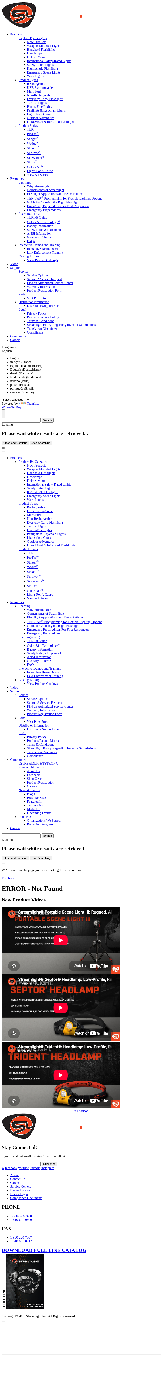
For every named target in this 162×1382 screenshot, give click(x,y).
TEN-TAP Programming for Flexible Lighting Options (64, 198)
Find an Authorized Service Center (50, 283)
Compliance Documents (26, 1198)
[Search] (3, 411)
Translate (33, 403)
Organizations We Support (44, 820)
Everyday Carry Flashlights (45, 99)
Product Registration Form (44, 290)
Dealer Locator (20, 1190)
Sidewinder (35, 157)
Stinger (33, 139)
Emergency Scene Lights (43, 72)
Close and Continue (15, 442)
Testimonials (35, 805)
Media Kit (33, 809)
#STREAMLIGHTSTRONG (38, 763)
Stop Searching (40, 442)
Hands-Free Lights (39, 106)
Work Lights (35, 76)
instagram (47, 1168)
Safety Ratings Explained (44, 229)
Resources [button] (17, 178)
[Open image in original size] (70, 27)
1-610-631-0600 (21, 1219)
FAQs (31, 241)
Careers (15, 340)
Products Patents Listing (43, 317)
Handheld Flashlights (41, 49)
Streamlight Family (31, 767)
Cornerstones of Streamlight (45, 190)
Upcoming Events (39, 813)
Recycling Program (40, 824)
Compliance (35, 332)
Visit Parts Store (37, 298)
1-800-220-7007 (21, 1237)
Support (15, 691)
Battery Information (40, 226)
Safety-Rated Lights (40, 65)
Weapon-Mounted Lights (43, 46)
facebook (11, 1168)
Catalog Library (29, 256)
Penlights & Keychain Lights (46, 110)
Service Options (37, 275)
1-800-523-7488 (21, 1216)
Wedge (32, 143)
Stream (33, 148)
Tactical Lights (37, 103)
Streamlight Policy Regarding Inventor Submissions (61, 325)
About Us (33, 771)
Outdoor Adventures (40, 118)
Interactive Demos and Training (40, 245)
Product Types (28, 80)
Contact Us (17, 1179)
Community (18, 336)
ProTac (33, 134)
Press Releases (36, 797)
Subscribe (49, 1164)
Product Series (28, 125)
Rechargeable (36, 84)
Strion (32, 162)
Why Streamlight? (39, 186)
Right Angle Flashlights (42, 68)
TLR (30, 129)
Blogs (31, 794)
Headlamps (34, 53)
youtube (23, 1168)
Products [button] (16, 34)
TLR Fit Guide (37, 217)
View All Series (37, 175)
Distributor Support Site (43, 306)
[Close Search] (3, 448)
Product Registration (40, 782)
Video (14, 264)
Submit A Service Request (44, 279)
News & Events (29, 790)
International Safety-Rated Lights (49, 61)
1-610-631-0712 (21, 1241)
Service (23, 271)
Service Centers (20, 1186)
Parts (22, 294)
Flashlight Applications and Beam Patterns (55, 194)
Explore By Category (33, 38)
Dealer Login (19, 1194)
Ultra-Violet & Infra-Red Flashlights (51, 122)
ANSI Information (39, 233)
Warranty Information (41, 287)
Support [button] (15, 268)
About (14, 1175)
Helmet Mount (36, 57)
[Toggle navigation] (3, 451)
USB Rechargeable (40, 87)
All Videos (81, 1111)
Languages (9, 347)
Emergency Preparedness (44, 210)
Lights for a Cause (39, 114)
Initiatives (25, 816)
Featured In (34, 801)
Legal (22, 309)
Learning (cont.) (29, 213)
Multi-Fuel (34, 91)
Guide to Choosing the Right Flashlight (53, 202)
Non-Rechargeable (39, 95)
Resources (17, 602)
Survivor (34, 153)
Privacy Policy (36, 313)
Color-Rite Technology (43, 222)
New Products (36, 42)
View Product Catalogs (42, 260)
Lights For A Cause (40, 171)
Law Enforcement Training (45, 252)
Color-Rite (35, 167)
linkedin (35, 1168)
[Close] (3, 863)
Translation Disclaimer (42, 328)
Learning (25, 182)
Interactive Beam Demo (43, 249)
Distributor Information (34, 302)
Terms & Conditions (40, 321)
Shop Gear (34, 778)
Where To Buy (12, 407)
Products (16, 458)
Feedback (33, 775)
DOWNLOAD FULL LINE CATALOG (44, 1250)
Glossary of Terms (39, 237)
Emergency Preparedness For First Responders (58, 206)
